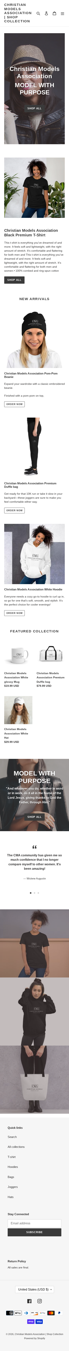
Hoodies (13, 1166)
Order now (14, 404)
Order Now (14, 510)
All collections (16, 1146)
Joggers (13, 1186)
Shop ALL (14, 280)
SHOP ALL (34, 817)
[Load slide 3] (38, 893)
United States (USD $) (33, 1289)
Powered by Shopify (34, 1338)
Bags (11, 1177)
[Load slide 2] (34, 893)
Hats (11, 1197)
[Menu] (62, 13)
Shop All (34, 108)
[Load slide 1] (31, 893)
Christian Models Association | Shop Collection (18, 13)
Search (12, 1136)
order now (14, 613)
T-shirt (12, 1157)
